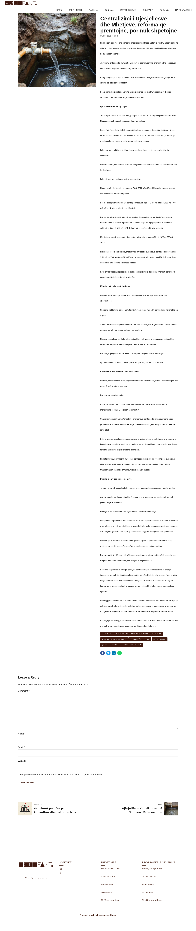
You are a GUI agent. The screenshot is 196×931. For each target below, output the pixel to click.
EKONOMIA (106, 892)
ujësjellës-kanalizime (132, 645)
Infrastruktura (108, 876)
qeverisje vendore (110, 645)
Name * (21, 733)
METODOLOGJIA (128, 10)
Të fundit (164, 10)
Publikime (93, 10)
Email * (21, 747)
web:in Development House (103, 915)
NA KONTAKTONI (183, 10)
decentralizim (122, 634)
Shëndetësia (107, 884)
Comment (24, 690)
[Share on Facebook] (102, 653)
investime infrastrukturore (114, 639)
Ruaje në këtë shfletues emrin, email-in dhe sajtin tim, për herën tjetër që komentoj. (61, 774)
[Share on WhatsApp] (119, 653)
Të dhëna (109, 10)
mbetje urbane (159, 639)
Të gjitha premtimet (110, 900)
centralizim (107, 634)
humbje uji (156, 634)
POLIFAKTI (148, 10)
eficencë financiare (139, 634)
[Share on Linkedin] (114, 653)
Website (22, 761)
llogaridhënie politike (140, 639)
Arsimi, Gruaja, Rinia (111, 869)
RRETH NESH (75, 10)
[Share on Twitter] (108, 653)
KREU (59, 10)
